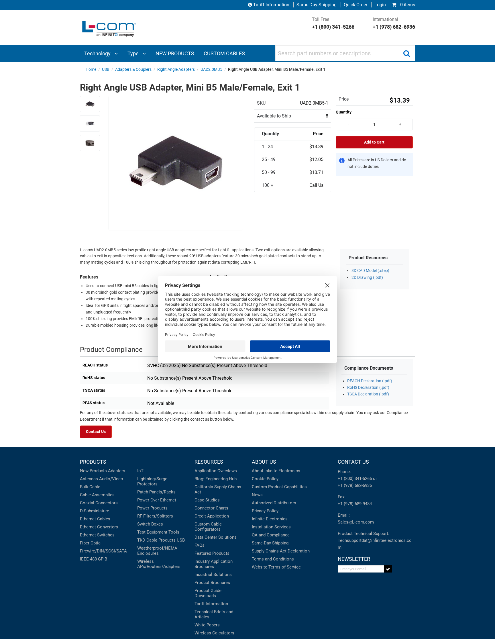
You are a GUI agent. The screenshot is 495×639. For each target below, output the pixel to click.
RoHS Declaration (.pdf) (368, 387)
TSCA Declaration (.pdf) (368, 394)
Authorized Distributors (274, 502)
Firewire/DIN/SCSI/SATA (103, 551)
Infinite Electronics (270, 519)
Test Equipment (152, 532)
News (257, 494)
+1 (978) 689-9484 (355, 503)
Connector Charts (211, 508)
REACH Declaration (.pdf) (369, 381)
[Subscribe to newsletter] (388, 569)
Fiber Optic (90, 543)
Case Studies (207, 500)
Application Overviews (216, 470)
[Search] (406, 53)
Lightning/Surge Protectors (152, 481)
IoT (140, 470)
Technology (98, 53)
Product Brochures (212, 582)
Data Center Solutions (216, 537)
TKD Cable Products (156, 540)
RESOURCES (209, 462)
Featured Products (212, 553)
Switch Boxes (150, 524)
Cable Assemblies (97, 494)
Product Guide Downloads (208, 593)
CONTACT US (353, 462)
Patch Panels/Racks (156, 492)
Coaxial (87, 502)
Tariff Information (271, 4)
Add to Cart (374, 142)
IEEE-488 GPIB (93, 559)
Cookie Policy (265, 478)
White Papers (207, 625)
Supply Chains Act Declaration (281, 551)
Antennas (89, 478)
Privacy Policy (265, 510)
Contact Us (96, 431)
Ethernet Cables (95, 519)
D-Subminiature (94, 510)
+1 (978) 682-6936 (355, 485)
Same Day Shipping (316, 4)
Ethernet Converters (99, 527)
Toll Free (333, 23)
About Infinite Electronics (276, 470)
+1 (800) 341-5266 (355, 478)
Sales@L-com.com (356, 522)
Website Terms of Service (276, 567)
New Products (93, 470)
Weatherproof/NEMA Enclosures (157, 551)
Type (133, 53)
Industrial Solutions (213, 574)
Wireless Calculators (214, 633)
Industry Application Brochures (214, 564)
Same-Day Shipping (270, 543)
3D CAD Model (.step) (370, 270)
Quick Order (355, 4)
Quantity (343, 112)
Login (380, 4)
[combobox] (345, 53)
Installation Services (271, 527)
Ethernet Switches (97, 535)
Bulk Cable (90, 486)
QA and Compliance (271, 535)
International (394, 23)
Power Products (152, 508)
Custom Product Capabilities (279, 486)
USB (181, 540)
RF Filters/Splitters (155, 516)
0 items (407, 4)
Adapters (116, 470)
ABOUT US (264, 462)
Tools (173, 532)
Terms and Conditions (273, 559)
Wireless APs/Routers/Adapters (158, 564)
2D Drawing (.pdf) (367, 277)
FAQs (200, 545)
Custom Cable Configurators (208, 527)
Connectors (106, 502)
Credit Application (212, 516)
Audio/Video (111, 478)
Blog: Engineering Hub (216, 478)
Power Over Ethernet (156, 500)
